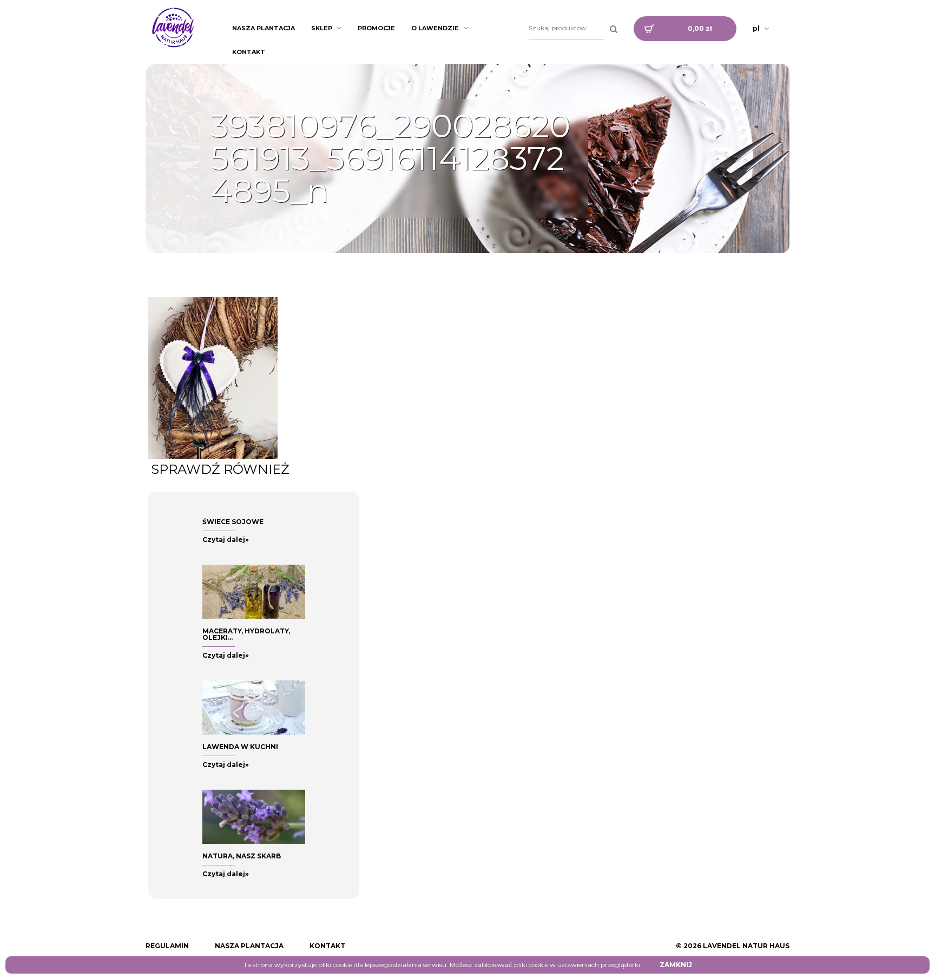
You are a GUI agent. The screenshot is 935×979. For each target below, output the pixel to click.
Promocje (376, 28)
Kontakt (248, 52)
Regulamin (167, 946)
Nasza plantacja (263, 28)
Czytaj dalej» (225, 539)
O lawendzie (435, 28)
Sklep (321, 28)
